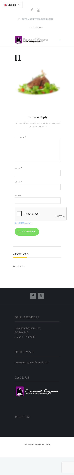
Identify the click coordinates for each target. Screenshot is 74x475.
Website (18, 196)
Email (18, 182)
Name (18, 168)
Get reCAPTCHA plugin (23, 223)
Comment (20, 137)
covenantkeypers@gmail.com (37, 19)
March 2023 (18, 266)
